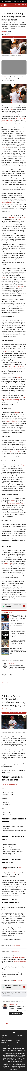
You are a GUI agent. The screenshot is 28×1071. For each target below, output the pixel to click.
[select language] (19, 5)
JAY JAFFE (11, 663)
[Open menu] (2, 5)
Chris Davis (21, 286)
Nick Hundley (12, 217)
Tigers (12, 500)
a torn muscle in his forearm (15, 503)
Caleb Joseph (20, 219)
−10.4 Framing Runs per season (9, 232)
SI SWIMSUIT (8, 1)
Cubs (2, 574)
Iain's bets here (18, 980)
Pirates (17, 412)
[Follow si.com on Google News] (24, 606)
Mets (6, 352)
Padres (23, 217)
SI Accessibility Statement (7, 1040)
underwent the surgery (15, 451)
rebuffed (3, 277)
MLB (7, 682)
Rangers (23, 465)
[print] (11, 675)
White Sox (16, 446)
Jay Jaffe (3, 31)
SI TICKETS (24, 1)
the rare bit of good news (10, 115)
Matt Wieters (4, 77)
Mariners (8, 446)
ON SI (2, 1)
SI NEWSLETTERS (16, 1)
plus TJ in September (11, 421)
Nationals (7, 537)
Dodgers (18, 377)
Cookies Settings (5, 1045)
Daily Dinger (16, 873)
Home (2, 682)
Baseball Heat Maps (6, 202)
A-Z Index (3, 1042)
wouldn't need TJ (7, 563)
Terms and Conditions (21, 1038)
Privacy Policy (4, 1035)
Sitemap (18, 1040)
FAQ (17, 1042)
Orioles (11, 109)
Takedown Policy (5, 1038)
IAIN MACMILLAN (13, 1004)
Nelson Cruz (4, 147)
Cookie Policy (19, 1035)
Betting (7, 1024)
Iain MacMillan (4, 709)
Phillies (15, 528)
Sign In (24, 4)
